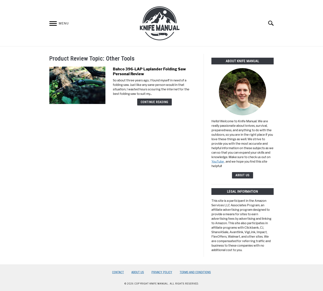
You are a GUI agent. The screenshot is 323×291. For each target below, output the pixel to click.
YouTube (217, 161)
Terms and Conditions (195, 272)
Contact (118, 272)
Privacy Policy (161, 272)
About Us (243, 175)
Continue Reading (154, 102)
